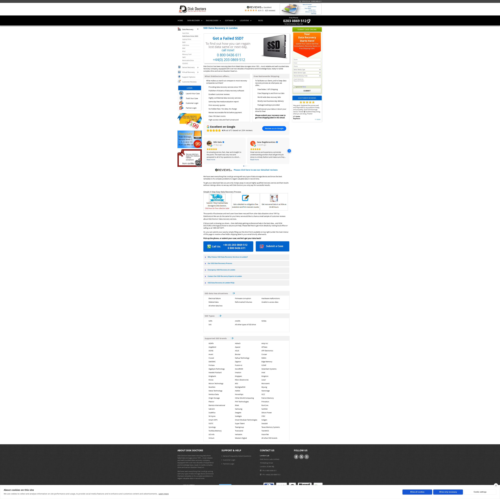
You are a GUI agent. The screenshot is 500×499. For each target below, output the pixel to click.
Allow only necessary (448, 492)
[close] (496, 485)
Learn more (164, 493)
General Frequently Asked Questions (237, 456)
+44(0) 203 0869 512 (272, 474)
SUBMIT (307, 90)
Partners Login (228, 464)
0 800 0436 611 (271, 470)
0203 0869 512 (295, 21)
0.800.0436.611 (316, 1)
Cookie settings (480, 492)
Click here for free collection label (217, 208)
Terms (304, 87)
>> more (317, 119)
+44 (235, 245)
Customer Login (229, 460)
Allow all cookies (417, 492)
